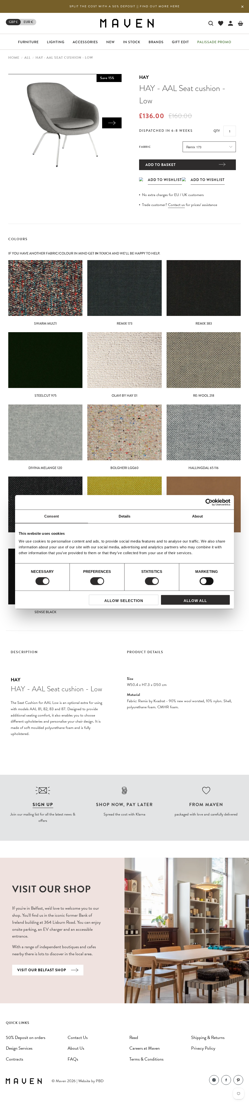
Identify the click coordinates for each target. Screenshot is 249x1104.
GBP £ (13, 22)
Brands (156, 42)
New (110, 42)
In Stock (131, 42)
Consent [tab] (51, 516)
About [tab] (197, 516)
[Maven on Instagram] (214, 1081)
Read (133, 1037)
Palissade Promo (214, 42)
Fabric (145, 147)
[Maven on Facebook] (226, 1081)
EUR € (28, 22)
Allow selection (123, 601)
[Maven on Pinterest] (238, 1081)
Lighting (55, 42)
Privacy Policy (203, 1048)
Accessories (85, 42)
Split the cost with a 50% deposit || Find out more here (125, 6)
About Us (76, 1048)
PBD (100, 1081)
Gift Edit (180, 42)
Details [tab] (125, 516)
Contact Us (78, 1037)
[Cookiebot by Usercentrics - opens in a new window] (209, 502)
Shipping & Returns (207, 1037)
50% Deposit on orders (25, 1037)
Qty (216, 130)
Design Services (19, 1048)
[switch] (97, 581)
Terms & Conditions (146, 1059)
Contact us (176, 205)
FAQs (73, 1059)
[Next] (112, 122)
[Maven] (127, 23)
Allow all (195, 601)
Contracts (14, 1059)
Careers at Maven (144, 1048)
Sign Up (43, 804)
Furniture (28, 42)
